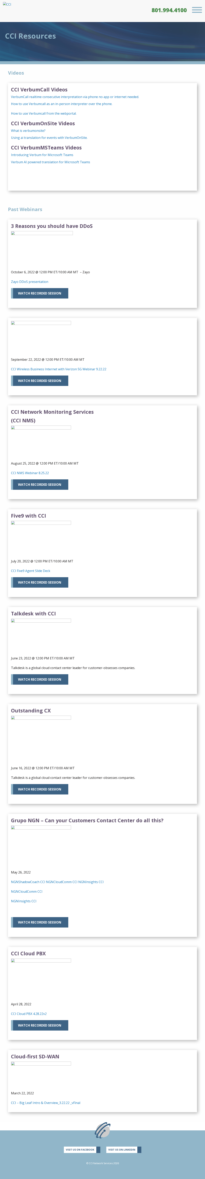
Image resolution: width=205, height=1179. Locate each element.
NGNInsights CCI (91, 882)
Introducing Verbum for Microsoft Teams (42, 155)
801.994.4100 (169, 10)
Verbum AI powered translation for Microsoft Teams (50, 162)
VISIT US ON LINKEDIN (121, 1149)
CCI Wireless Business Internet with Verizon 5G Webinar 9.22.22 (58, 369)
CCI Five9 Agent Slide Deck (30, 571)
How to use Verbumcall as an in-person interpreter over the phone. (61, 104)
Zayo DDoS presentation (29, 281)
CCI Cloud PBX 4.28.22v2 (29, 1014)
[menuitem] (169, 10)
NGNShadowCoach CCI (28, 882)
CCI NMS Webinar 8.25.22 (30, 473)
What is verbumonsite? (28, 130)
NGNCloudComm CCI (61, 882)
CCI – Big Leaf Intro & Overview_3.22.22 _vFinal (45, 1103)
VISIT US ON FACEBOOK (80, 1149)
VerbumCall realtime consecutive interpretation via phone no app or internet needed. (75, 97)
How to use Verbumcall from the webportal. (43, 113)
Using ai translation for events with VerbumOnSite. (49, 137)
